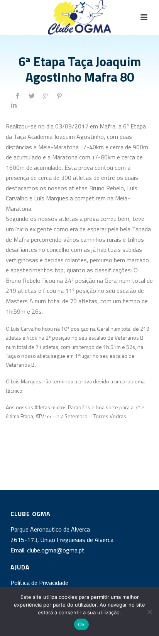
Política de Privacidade (39, 582)
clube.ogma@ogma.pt (56, 550)
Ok (81, 624)
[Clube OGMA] (79, 17)
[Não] (149, 611)
